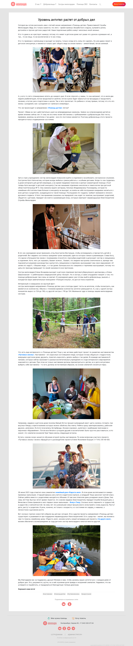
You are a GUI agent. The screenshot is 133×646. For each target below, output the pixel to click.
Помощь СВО (82, 4)
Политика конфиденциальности (66, 638)
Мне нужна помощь (59, 618)
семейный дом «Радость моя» (68, 492)
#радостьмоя (86, 594)
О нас (37, 4)
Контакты (93, 4)
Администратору (75, 634)
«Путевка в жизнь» (26, 355)
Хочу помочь (119, 4)
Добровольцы (49, 4)
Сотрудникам (56, 634)
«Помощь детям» (54, 108)
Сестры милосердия (66, 4)
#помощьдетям (59, 594)
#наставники (47, 594)
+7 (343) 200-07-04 (86, 623)
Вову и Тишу (75, 502)
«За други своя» (104, 519)
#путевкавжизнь (73, 594)
